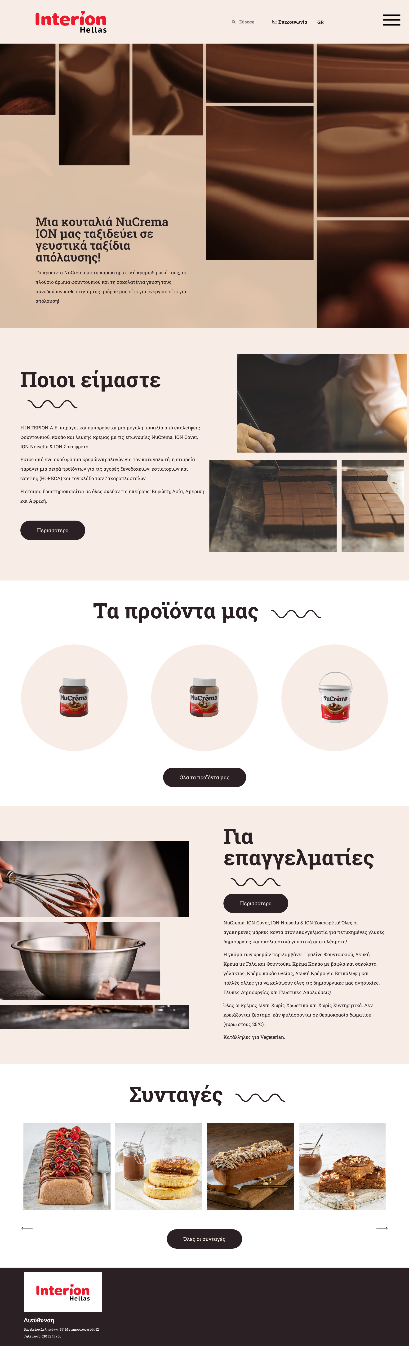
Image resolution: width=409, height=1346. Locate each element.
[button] (27, 1228)
